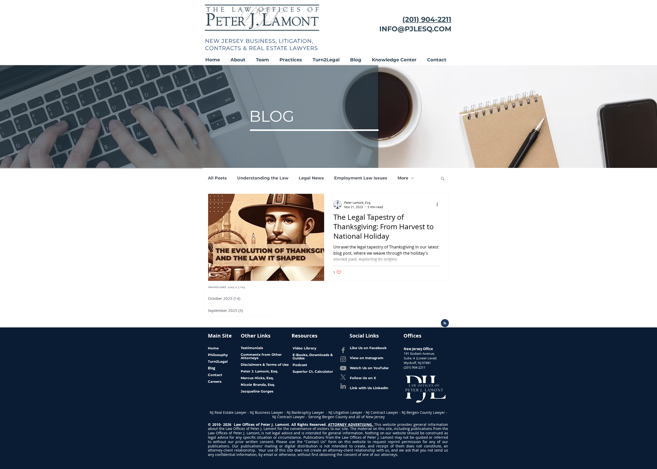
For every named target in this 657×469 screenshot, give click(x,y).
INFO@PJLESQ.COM (415, 29)
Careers (214, 381)
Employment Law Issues (360, 178)
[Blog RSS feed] (445, 323)
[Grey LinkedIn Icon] (343, 386)
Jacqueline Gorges (257, 391)
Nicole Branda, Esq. (258, 384)
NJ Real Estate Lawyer (229, 412)
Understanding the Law (262, 178)
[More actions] (439, 205)
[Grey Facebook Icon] (343, 350)
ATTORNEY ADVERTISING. (351, 424)
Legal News (311, 178)
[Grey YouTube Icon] (343, 368)
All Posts (217, 178)
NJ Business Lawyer (266, 412)
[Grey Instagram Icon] (343, 359)
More (403, 178)
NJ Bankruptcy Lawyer (306, 412)
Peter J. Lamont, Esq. (259, 371)
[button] (240, 60)
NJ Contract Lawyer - (384, 412)
